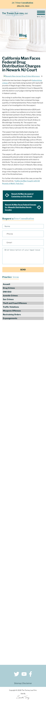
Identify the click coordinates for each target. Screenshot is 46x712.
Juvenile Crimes (10, 295)
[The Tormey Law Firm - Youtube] (24, 674)
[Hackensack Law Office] (23, 602)
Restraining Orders (12, 314)
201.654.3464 (23, 5)
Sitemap (18, 683)
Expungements (10, 318)
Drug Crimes (9, 288)
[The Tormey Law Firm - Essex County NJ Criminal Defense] (15, 14)
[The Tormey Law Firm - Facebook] (30, 674)
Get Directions (23, 591)
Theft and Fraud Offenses (15, 303)
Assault (6, 284)
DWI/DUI (7, 292)
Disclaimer (27, 683)
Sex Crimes (8, 299)
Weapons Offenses (12, 311)
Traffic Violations (11, 307)
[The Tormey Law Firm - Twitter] (16, 674)
